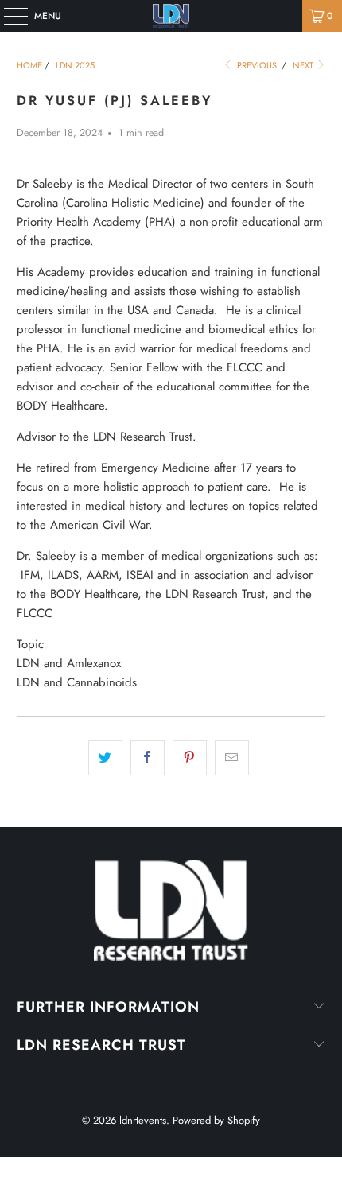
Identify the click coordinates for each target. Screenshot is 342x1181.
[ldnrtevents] (171, 16)
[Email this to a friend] (232, 757)
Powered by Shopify (216, 1120)
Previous (256, 65)
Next (304, 65)
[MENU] (7, 16)
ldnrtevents (142, 1120)
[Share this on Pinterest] (190, 757)
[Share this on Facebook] (147, 757)
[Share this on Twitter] (105, 757)
